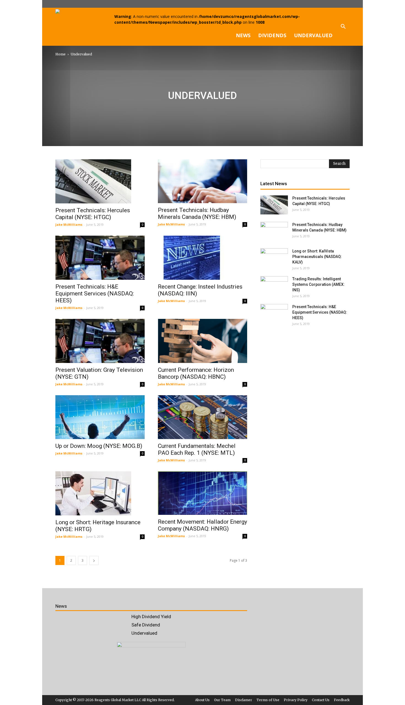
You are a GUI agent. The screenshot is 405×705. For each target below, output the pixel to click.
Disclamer (243, 700)
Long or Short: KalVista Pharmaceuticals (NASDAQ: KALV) (317, 256)
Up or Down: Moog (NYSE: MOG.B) (98, 446)
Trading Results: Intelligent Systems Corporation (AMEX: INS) (318, 284)
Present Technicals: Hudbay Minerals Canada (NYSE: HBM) (197, 213)
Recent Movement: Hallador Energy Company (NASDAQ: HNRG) (202, 525)
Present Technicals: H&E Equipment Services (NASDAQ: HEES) (94, 293)
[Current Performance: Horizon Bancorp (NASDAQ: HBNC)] (202, 341)
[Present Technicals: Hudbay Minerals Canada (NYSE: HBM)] (202, 181)
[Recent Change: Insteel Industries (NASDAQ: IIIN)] (202, 258)
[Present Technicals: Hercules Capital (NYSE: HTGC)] (100, 181)
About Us (202, 700)
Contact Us (321, 700)
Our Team (222, 700)
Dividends (272, 35)
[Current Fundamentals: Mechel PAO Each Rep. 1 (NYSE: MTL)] (202, 417)
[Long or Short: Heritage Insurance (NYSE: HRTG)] (100, 493)
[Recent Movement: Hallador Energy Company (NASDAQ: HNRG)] (202, 493)
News (243, 35)
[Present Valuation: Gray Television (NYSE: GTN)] (100, 341)
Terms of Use (267, 700)
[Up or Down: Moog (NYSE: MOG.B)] (100, 417)
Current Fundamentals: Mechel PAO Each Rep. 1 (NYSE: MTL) (197, 449)
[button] (343, 26)
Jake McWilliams (68, 224)
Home (60, 54)
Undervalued (313, 35)
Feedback (342, 700)
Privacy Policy (295, 700)
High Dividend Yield (151, 616)
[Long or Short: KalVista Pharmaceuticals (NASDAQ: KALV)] (274, 258)
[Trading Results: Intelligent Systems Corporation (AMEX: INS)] (274, 285)
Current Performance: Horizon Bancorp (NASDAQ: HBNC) (196, 373)
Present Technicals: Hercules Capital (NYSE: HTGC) (92, 213)
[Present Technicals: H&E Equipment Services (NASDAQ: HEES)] (100, 258)
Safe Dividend (145, 625)
